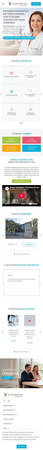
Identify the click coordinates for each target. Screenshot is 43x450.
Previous (3, 32)
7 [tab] (26, 254)
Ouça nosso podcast (31, 148)
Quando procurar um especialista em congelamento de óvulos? (13, 333)
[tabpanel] (21, 31)
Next (41, 94)
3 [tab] (23, 51)
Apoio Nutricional (31, 140)
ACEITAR (21, 446)
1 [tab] (19, 51)
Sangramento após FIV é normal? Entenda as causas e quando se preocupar (29, 334)
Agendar (36, 4)
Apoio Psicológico (11, 140)
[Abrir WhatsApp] (38, 445)
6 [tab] (24, 254)
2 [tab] (21, 51)
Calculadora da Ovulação (11, 148)
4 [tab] (20, 254)
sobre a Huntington (21, 181)
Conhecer (28, 244)
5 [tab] (22, 254)
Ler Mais (13, 341)
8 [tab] (28, 254)
